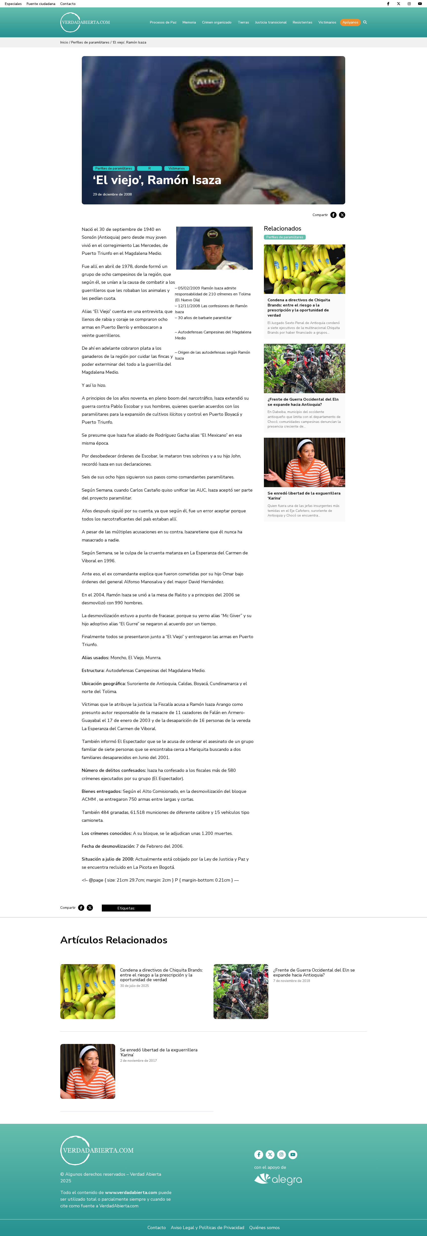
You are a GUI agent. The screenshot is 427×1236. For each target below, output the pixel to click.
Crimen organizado (217, 22)
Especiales (13, 3)
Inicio (64, 42)
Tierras (243, 22)
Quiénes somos (264, 1228)
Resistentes (302, 22)
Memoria (189, 22)
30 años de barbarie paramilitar (205, 318)
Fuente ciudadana (41, 3)
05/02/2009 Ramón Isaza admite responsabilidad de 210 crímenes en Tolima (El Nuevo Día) (213, 294)
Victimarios (327, 22)
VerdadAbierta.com (118, 1206)
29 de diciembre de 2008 (112, 194)
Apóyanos (350, 22)
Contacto (68, 3)
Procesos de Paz (163, 22)
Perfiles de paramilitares (90, 42)
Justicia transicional (271, 22)
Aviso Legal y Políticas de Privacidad (207, 1228)
